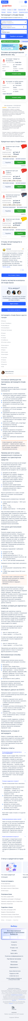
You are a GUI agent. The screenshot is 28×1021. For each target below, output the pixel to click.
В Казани (3, 333)
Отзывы (11, 9)
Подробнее (11, 1003)
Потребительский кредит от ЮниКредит (11, 899)
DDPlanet (17, 1017)
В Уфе (2, 366)
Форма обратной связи (15, 971)
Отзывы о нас (14, 947)
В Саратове (4, 357)
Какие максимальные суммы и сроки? (11, 819)
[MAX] (14, 985)
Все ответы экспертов (14, 310)
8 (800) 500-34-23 (14, 976)
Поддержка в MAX (14, 973)
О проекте (14, 942)
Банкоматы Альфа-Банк (7, 903)
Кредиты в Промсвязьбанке (8, 912)
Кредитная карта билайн (13, 219)
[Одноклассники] (10, 985)
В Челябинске (4, 340)
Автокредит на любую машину (14, 81)
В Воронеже (4, 347)
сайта (15, 953)
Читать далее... (6, 267)
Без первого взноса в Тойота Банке (9, 888)
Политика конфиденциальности (14, 956)
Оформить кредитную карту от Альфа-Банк (11, 901)
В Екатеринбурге (5, 327)
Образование (14, 964)
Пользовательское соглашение (17, 994)
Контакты (14, 945)
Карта (12, 953)
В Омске (3, 335)
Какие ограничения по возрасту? (10, 836)
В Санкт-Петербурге (6, 323)
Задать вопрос (14, 303)
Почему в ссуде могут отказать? (10, 781)
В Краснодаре (4, 354)
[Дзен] (17, 985)
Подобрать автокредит (16, 36)
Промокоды (14, 961)
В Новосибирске (5, 325)
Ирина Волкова (7, 372)
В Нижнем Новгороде (6, 330)
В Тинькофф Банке (5, 883)
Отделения (21, 9)
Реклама (14, 950)
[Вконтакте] (7, 985)
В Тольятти (3, 362)
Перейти (20, 162)
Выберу (2, 920)
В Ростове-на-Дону (6, 342)
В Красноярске (5, 345)
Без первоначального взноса (8, 886)
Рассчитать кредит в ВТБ (7, 896)
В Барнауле (4, 364)
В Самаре (3, 337)
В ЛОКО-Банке (4, 890)
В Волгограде (4, 352)
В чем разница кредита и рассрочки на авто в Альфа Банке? (12, 752)
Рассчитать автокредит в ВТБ (8, 909)
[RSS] (21, 985)
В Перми (3, 349)
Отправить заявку (16, 73)
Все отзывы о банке (14, 275)
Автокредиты (8, 920)
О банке (4, 9)
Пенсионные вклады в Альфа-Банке (10, 914)
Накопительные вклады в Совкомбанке (11, 916)
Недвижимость (14, 967)
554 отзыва (12, 62)
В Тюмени (3, 359)
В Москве (3, 321)
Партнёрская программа (14, 959)
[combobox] (24, 27)
